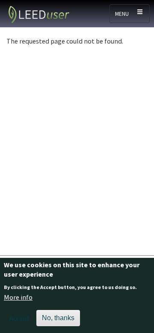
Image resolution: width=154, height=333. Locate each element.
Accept (19, 318)
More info (18, 297)
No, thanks (58, 317)
